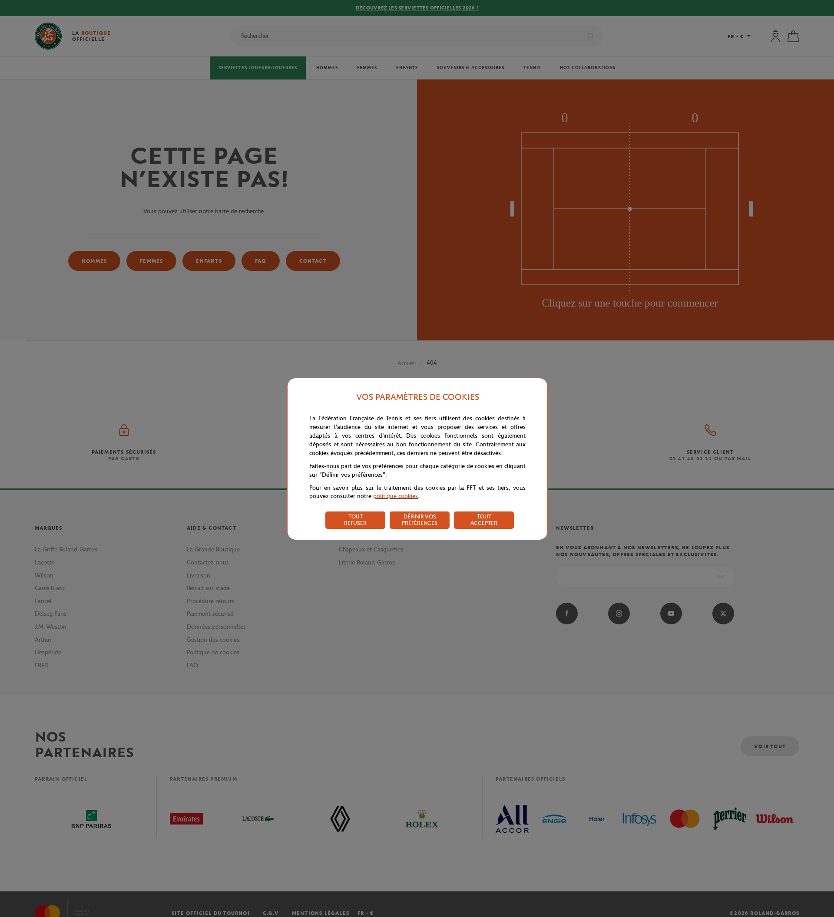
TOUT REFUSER (355, 519)
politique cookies (395, 496)
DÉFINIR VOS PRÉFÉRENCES (419, 519)
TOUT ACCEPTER (483, 519)
